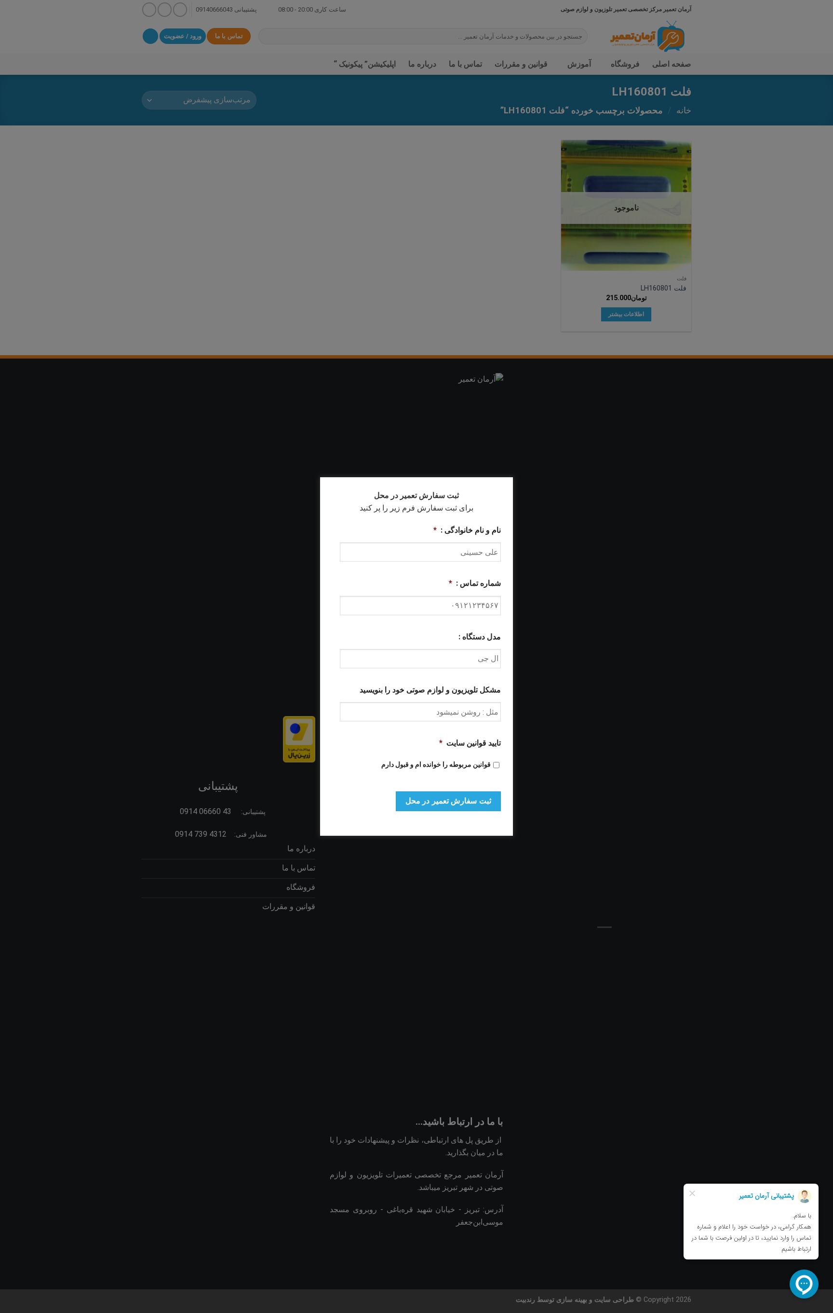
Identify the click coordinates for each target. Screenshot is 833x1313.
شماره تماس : (475, 583)
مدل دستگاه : (479, 636)
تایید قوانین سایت (470, 742)
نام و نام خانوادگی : (467, 530)
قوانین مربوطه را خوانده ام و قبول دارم (436, 764)
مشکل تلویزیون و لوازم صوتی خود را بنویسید (430, 689)
